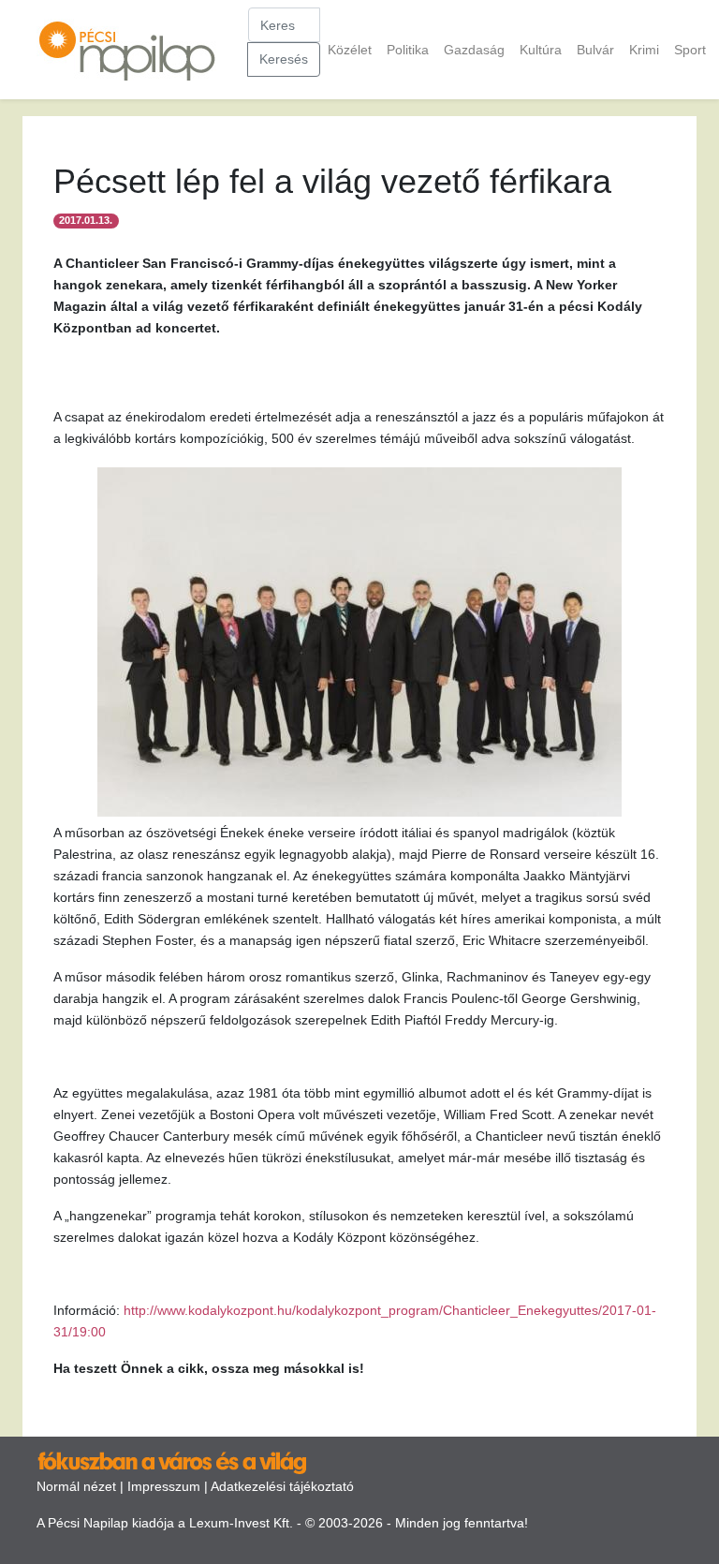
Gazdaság (474, 49)
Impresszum (163, 1486)
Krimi (644, 49)
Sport (690, 49)
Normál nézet (76, 1486)
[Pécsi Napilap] (135, 49)
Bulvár (595, 49)
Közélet (350, 49)
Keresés (283, 59)
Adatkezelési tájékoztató (282, 1486)
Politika (408, 49)
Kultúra (541, 49)
